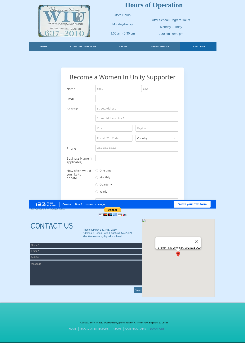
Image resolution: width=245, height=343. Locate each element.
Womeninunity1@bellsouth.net (105, 275)
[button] (113, 250)
